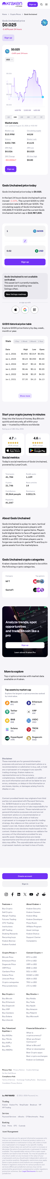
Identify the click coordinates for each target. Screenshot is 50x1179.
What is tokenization (35, 1049)
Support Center (33, 937)
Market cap (9, 131)
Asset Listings (32, 930)
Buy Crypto (7, 908)
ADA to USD (31, 978)
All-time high (32, 156)
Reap (42, 1117)
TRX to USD (31, 982)
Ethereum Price (9, 960)
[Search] (41, 4)
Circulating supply (34, 131)
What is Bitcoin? (33, 1045)
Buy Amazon (31, 1009)
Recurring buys (9, 937)
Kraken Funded (9, 944)
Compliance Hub (8, 1076)
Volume (8, 139)
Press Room (31, 923)
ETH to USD (31, 960)
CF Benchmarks (32, 1117)
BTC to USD (31, 957)
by (8, 1095)
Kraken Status (32, 933)
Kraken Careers (33, 912)
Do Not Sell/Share (9, 1073)
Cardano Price (8, 971)
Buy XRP (6, 1009)
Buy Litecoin (7, 1020)
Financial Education (36, 1028)
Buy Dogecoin (8, 1005)
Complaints (31, 941)
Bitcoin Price (7, 957)
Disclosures (41, 1080)
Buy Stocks (32, 994)
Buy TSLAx (7, 1039)
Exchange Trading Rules (26, 1080)
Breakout (33, 1105)
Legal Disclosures (29, 1171)
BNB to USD (31, 968)
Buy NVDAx (7, 1035)
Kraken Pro (13, 1105)
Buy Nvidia (31, 998)
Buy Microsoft (32, 1016)
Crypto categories (10, 982)
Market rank (32, 139)
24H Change (10, 156)
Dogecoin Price (9, 964)
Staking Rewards (10, 933)
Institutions (7, 926)
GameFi (9, 589)
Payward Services (9, 1117)
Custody (22, 1126)
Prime (10, 1126)
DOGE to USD (32, 975)
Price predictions (9, 986)
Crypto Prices (9, 952)
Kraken (5, 1105)
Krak (4, 1126)
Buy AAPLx (7, 1042)
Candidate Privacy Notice (12, 1083)
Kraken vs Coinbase (35, 1059)
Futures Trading (9, 919)
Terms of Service (8, 1080)
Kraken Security (33, 908)
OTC (15, 1126)
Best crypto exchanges (37, 1056)
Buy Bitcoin (7, 998)
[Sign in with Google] (25, 310)
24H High (8, 148)
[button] (8, 117)
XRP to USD (31, 964)
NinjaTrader (24, 1105)
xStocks (21, 1117)
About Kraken (33, 904)
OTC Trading (7, 923)
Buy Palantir (31, 1013)
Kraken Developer (34, 919)
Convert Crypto (34, 952)
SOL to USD (31, 971)
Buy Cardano (8, 1013)
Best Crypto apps (34, 1052)
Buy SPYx (6, 1046)
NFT (8, 581)
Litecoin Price (8, 978)
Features (7, 904)
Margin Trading (9, 916)
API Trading (7, 930)
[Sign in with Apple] (15, 310)
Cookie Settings (32, 1070)
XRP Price (6, 968)
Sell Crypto (7, 912)
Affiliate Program (33, 926)
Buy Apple (30, 1005)
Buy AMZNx (7, 1050)
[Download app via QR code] (34, 310)
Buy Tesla (30, 1002)
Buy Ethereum (8, 1002)
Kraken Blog (31, 916)
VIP (40, 1105)
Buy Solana (7, 1016)
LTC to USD (31, 986)
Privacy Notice (19, 1070)
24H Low (30, 148)
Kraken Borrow (8, 941)
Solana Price (7, 975)
